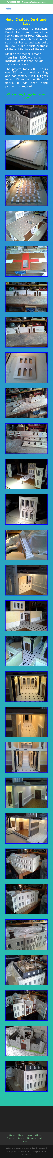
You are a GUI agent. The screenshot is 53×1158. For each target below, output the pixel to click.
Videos (38, 1135)
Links (41, 1138)
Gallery (20, 1138)
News (29, 1135)
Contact (25, 1141)
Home (12, 1135)
